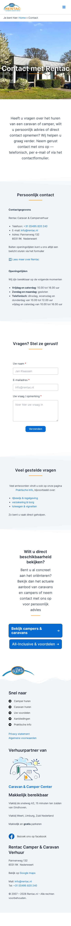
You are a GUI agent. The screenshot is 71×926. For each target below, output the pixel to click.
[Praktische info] (20, 725)
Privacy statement (19, 733)
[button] (35, 631)
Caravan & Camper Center (30, 787)
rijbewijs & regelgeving (25, 498)
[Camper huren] (20, 701)
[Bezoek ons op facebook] (27, 836)
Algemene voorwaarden (23, 738)
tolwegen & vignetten (24, 506)
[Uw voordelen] (19, 713)
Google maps (28, 873)
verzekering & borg (23, 502)
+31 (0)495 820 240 (35, 226)
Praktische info (24, 490)
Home (22, 17)
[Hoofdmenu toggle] (64, 7)
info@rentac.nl (29, 230)
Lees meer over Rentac (25, 259)
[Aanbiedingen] (19, 719)
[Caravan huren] (20, 707)
